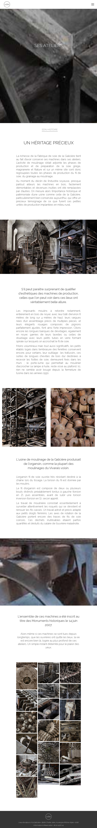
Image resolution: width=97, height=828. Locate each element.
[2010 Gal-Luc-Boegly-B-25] (70, 774)
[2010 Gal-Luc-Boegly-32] (70, 672)
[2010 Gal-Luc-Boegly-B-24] (48, 773)
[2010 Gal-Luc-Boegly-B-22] (70, 753)
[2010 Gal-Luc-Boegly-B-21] (48, 752)
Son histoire (50, 129)
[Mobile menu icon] (92, 4)
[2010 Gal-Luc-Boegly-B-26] (26, 675)
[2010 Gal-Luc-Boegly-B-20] (26, 743)
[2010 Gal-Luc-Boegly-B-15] (26, 700)
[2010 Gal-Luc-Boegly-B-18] (26, 722)
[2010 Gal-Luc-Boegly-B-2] (70, 731)
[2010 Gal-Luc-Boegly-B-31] (26, 787)
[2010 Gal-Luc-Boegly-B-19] (48, 730)
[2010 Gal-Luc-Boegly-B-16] (48, 709)
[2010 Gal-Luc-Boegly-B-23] (26, 765)
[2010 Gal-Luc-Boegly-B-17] (70, 709)
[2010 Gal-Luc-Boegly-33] (48, 691)
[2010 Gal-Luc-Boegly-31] (48, 672)
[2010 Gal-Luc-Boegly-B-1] (70, 691)
